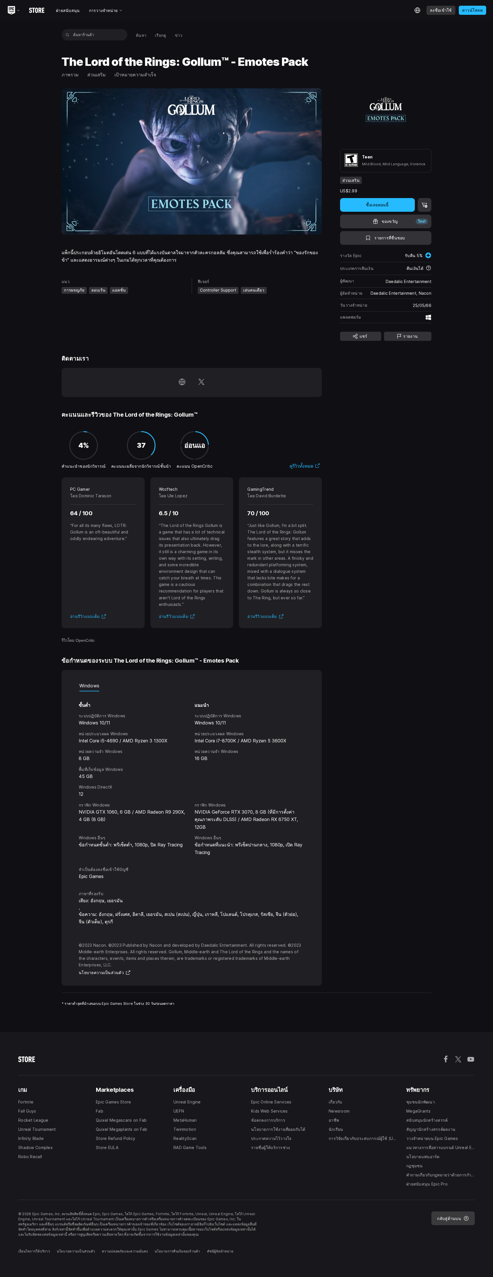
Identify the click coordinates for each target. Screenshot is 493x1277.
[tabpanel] (192, 773)
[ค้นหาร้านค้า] (67, 34)
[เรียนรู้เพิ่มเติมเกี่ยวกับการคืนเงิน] (428, 268)
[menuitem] (141, 35)
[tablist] (192, 685)
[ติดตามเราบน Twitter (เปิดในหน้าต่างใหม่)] (201, 382)
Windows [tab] (89, 686)
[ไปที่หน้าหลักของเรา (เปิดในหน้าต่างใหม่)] (182, 382)
